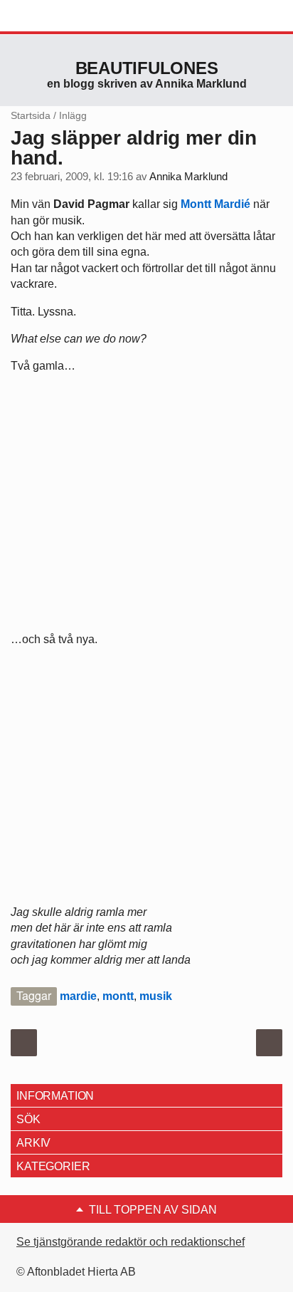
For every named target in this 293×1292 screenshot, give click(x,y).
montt (118, 996)
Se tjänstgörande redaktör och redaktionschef (130, 1242)
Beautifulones (146, 68)
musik (155, 996)
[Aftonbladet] (64, 16)
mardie (78, 996)
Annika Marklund (188, 176)
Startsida (30, 115)
